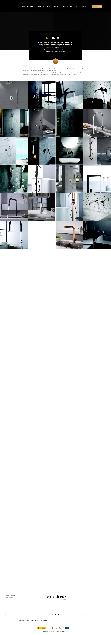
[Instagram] (55, 614)
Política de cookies (85, 620)
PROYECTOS (49, 6)
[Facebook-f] (52, 614)
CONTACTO (77, 6)
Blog (92, 588)
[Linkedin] (58, 614)
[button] (90, 6)
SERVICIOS (65, 6)
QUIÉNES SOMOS (41, 6)
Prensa (92, 591)
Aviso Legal (60, 620)
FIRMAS (71, 6)
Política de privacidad (71, 620)
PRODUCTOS (57, 6)
